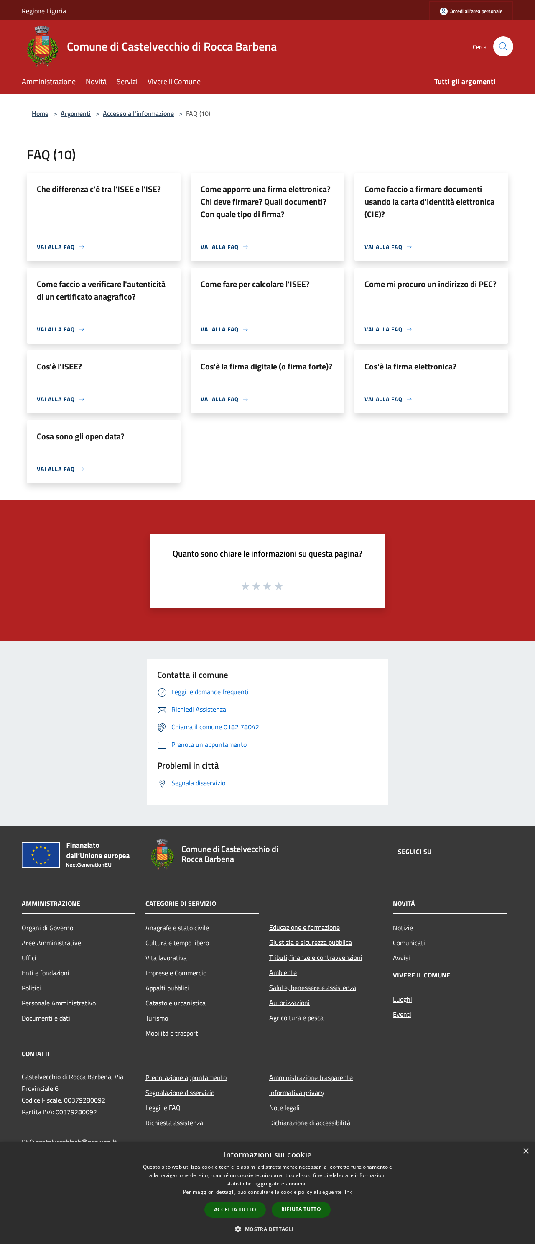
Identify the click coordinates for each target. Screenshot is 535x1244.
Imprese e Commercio (175, 973)
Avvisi (401, 958)
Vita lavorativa (166, 958)
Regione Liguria (44, 11)
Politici (31, 988)
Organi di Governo (47, 928)
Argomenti (76, 113)
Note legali (284, 1108)
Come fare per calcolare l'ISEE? (255, 283)
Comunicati (409, 943)
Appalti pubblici (167, 988)
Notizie (403, 928)
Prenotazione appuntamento (186, 1077)
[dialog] (267, 1193)
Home (40, 113)
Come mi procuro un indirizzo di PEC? (430, 283)
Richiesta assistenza (174, 1123)
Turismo (156, 1018)
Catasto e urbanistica (175, 1003)
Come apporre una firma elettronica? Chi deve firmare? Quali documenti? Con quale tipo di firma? (266, 201)
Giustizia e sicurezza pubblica (310, 942)
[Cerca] (503, 46)
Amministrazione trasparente (311, 1077)
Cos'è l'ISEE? (59, 366)
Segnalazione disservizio (179, 1093)
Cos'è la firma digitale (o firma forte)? (266, 366)
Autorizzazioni (289, 1003)
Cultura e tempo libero (177, 943)
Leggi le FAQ (163, 1108)
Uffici (29, 958)
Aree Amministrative (51, 943)
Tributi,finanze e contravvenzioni (315, 957)
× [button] (525, 1151)
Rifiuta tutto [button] (301, 1209)
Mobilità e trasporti (172, 1033)
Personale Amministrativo (59, 1003)
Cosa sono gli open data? (81, 436)
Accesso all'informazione (138, 113)
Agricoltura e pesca (296, 1018)
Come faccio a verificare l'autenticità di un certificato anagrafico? (101, 290)
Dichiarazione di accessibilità (309, 1123)
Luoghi (402, 999)
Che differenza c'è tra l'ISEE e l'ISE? (99, 188)
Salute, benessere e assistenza (312, 987)
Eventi (402, 1014)
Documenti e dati (46, 1018)
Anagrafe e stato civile (177, 928)
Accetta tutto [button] (235, 1209)
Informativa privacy (296, 1093)
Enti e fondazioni (45, 973)
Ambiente (283, 972)
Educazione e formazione (304, 927)
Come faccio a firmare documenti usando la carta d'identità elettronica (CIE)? (429, 201)
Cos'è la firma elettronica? (410, 366)
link (348, 1191)
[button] (267, 1229)
